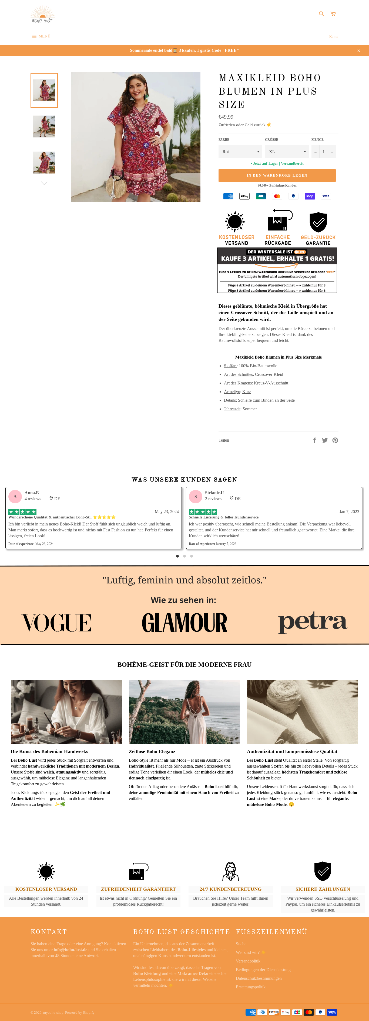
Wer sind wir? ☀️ (251, 952)
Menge (317, 140)
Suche (241, 943)
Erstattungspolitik (251, 987)
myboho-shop (53, 1013)
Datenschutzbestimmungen (259, 978)
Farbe (224, 140)
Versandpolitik (248, 961)
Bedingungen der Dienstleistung (263, 969)
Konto (333, 37)
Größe (271, 140)
